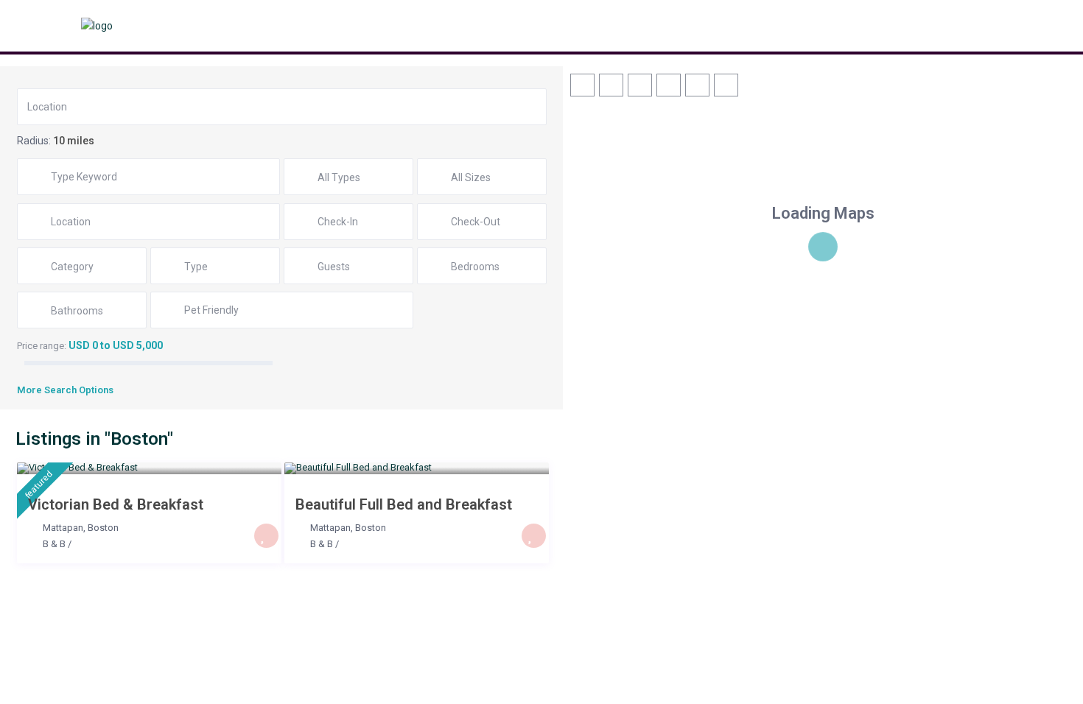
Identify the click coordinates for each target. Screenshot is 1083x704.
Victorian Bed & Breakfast (115, 504)
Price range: (41, 345)
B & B (54, 543)
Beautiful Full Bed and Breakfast (403, 504)
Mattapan (63, 527)
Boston (103, 527)
